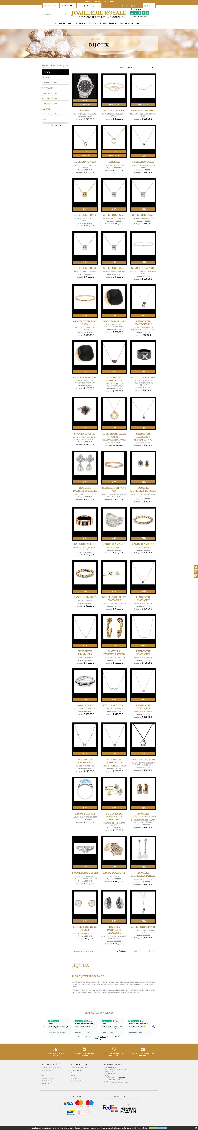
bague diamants (114, 544)
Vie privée (45, 1075)
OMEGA (85, 110)
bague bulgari (85, 814)
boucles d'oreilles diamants (114, 930)
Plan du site (45, 1083)
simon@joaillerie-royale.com (89, 6)
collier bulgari (143, 162)
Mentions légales (47, 1073)
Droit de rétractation (48, 1078)
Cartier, (103, 984)
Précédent (121, 951)
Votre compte (80, 1065)
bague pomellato (114, 321)
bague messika (114, 110)
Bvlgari (108, 984)
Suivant (152, 951)
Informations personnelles (79, 1067)
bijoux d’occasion (109, 982)
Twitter (196, 567)
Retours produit (76, 1070)
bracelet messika (143, 110)
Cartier (114, 162)
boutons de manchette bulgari (114, 817)
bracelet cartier (143, 268)
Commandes (75, 1073)
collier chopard (143, 759)
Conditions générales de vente (51, 1067)
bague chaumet (85, 434)
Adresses (74, 1078)
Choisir (140, 67)
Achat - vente (81, 23)
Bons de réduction (77, 1081)
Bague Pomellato (85, 377)
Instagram (196, 576)
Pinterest (196, 572)
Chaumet (115, 984)
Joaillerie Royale (126, 23)
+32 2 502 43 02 (68, 6)
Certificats (102, 23)
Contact (139, 23)
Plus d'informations (161, 1128)
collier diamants (114, 705)
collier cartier (85, 162)
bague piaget (85, 705)
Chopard (121, 984)
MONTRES (62, 23)
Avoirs (73, 1075)
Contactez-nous (51, 6)
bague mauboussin (143, 377)
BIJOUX (70, 23)
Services (92, 23)
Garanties (113, 23)
